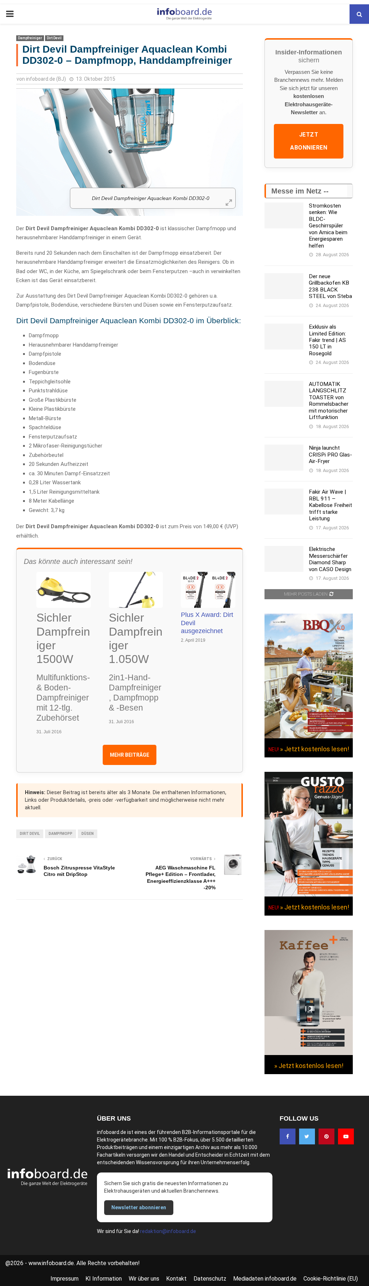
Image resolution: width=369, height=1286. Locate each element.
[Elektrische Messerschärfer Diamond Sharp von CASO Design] (283, 559)
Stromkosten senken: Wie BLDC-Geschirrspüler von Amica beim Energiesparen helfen (328, 226)
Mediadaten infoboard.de (265, 1278)
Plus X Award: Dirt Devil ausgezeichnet (207, 623)
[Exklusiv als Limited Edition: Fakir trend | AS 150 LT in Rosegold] (283, 337)
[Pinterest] (326, 1136)
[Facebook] (287, 1136)
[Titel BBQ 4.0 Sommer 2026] (308, 736)
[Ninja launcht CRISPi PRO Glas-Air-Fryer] (283, 458)
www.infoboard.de (51, 1263)
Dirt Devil (54, 38)
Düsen (87, 834)
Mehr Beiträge (129, 755)
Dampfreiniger (30, 38)
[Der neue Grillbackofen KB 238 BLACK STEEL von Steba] (283, 286)
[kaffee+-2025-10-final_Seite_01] (308, 1053)
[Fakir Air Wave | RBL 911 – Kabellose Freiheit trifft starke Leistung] (283, 502)
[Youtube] (346, 1136)
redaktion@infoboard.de (168, 1231)
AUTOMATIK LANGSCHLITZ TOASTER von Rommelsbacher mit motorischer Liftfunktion (328, 400)
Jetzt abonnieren (308, 141)
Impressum (64, 1278)
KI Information (103, 1278)
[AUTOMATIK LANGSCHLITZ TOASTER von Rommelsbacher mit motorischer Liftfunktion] (283, 394)
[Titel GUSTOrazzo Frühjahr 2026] (308, 895)
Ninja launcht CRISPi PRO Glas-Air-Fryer (330, 454)
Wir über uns (144, 1278)
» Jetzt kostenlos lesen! (314, 749)
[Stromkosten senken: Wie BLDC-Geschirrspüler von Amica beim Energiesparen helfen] (283, 215)
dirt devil (30, 834)
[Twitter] (307, 1136)
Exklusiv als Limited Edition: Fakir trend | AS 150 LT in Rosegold (327, 340)
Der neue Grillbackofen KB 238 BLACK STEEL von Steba (330, 286)
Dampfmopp (60, 834)
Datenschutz (210, 1278)
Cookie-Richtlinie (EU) (330, 1278)
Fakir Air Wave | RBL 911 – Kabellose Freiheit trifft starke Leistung (330, 505)
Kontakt (176, 1278)
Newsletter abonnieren (138, 1207)
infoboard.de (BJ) (46, 79)
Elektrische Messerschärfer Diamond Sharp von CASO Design (330, 559)
